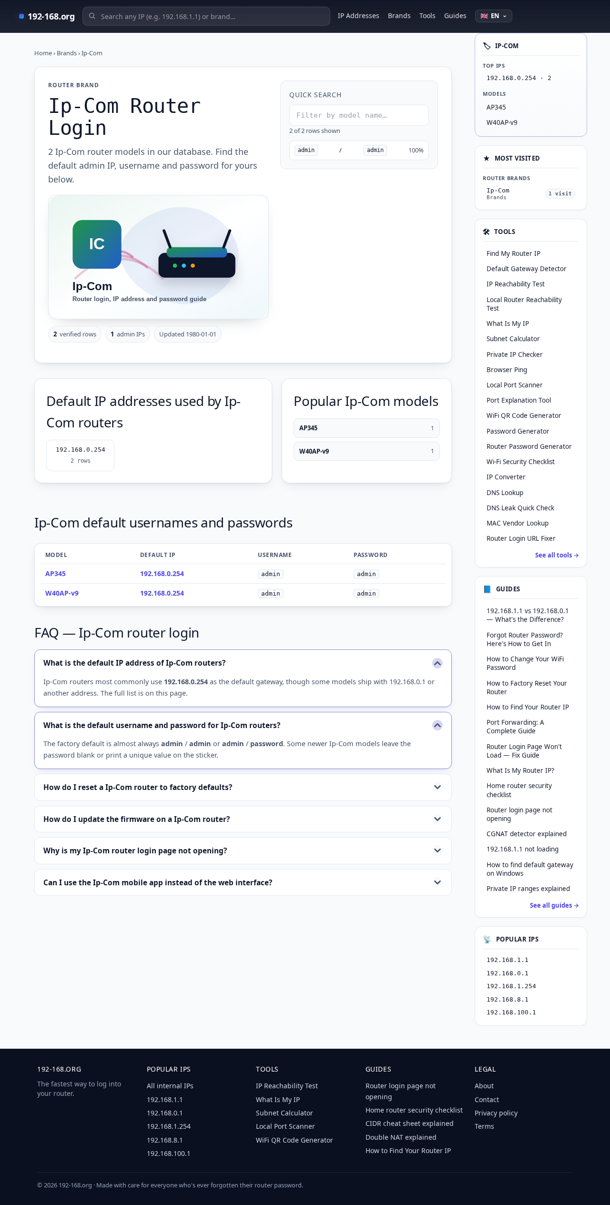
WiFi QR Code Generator (294, 1139)
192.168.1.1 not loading (523, 849)
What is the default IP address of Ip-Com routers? (134, 663)
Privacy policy (496, 1112)
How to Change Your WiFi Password (525, 663)
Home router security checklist (519, 790)
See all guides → (554, 905)
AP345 (366, 428)
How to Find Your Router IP (528, 707)
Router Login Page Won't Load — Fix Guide (524, 750)
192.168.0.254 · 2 (519, 77)
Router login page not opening (519, 814)
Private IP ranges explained (528, 888)
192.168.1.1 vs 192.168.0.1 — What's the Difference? (528, 615)
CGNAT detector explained (527, 834)
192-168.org (51, 16)
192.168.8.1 (508, 999)
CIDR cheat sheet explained (410, 1123)
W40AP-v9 (366, 451)
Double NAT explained (401, 1137)
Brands (399, 15)
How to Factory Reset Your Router (527, 687)
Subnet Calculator (284, 1112)
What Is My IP (278, 1099)
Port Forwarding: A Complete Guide (515, 726)
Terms (484, 1126)
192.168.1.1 (508, 959)
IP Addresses (358, 15)
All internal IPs (170, 1085)
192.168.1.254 (511, 986)
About (484, 1085)
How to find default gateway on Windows (530, 869)
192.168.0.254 (80, 455)
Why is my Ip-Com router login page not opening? (135, 850)
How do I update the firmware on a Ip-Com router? (136, 819)
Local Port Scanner (285, 1126)
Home (43, 53)
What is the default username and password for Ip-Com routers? (161, 725)
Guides (455, 15)
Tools (427, 15)
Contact (487, 1099)
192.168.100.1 (511, 1012)
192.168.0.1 (508, 973)
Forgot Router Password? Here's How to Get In (525, 639)
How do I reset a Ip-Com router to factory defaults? (137, 787)
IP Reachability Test (287, 1085)
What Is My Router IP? (520, 770)
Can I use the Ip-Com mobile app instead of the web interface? (157, 882)
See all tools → (557, 555)
